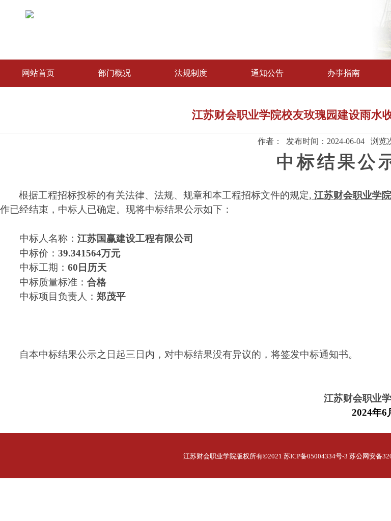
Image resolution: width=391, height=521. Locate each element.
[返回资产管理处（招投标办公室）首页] (29, 15)
